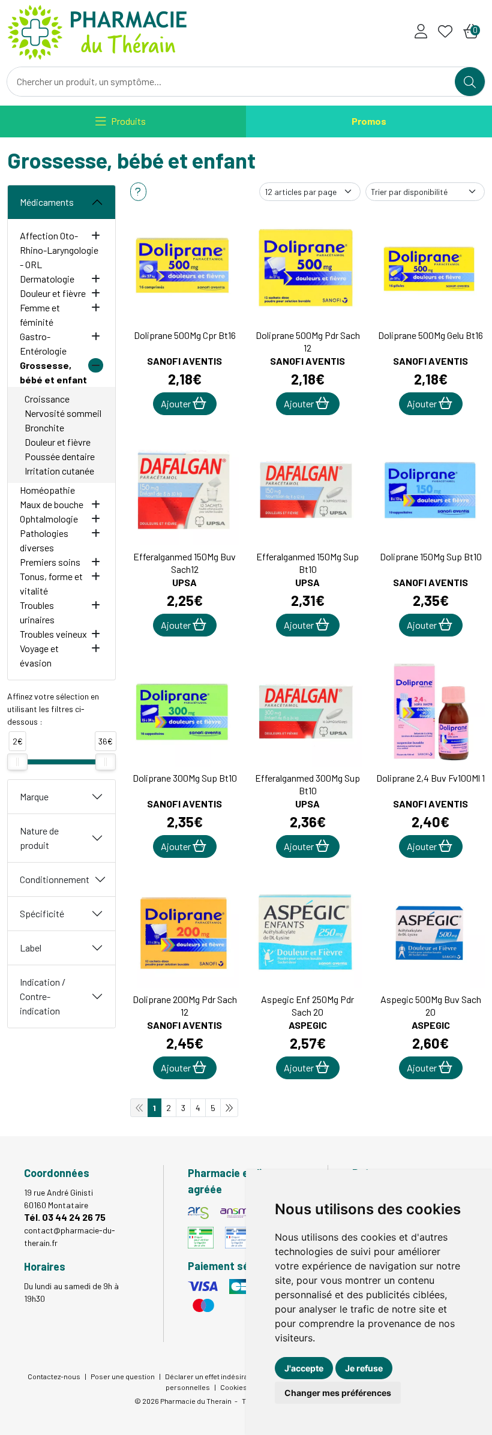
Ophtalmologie (49, 518)
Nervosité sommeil (63, 413)
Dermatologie (47, 278)
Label (30, 947)
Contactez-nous (54, 1376)
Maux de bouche (51, 504)
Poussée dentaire (60, 456)
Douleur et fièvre (53, 293)
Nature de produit (39, 838)
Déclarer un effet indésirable (211, 1376)
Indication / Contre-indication (42, 996)
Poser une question (123, 1376)
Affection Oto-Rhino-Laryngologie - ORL (59, 250)
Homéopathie (47, 490)
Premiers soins (50, 562)
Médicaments (47, 202)
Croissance (47, 398)
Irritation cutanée (59, 470)
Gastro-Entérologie (43, 343)
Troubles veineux (53, 634)
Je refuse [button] (364, 1368)
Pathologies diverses (44, 540)
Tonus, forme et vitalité (51, 583)
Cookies (233, 1387)
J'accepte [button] (303, 1368)
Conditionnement (54, 879)
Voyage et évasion (39, 655)
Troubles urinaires (37, 612)
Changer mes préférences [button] (337, 1393)
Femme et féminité (40, 315)
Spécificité (42, 913)
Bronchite (44, 427)
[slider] (17, 761)
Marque (34, 796)
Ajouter (177, 403)
